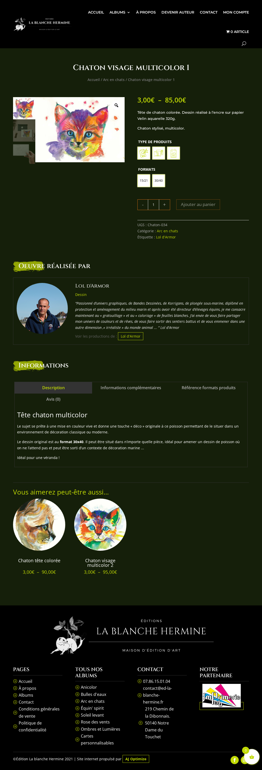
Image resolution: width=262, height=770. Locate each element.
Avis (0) (53, 399)
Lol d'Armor (166, 237)
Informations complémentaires (131, 387)
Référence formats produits (209, 387)
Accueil (96, 12)
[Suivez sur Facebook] (235, 760)
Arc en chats (114, 79)
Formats (146, 169)
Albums (117, 12)
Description (53, 387)
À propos (146, 12)
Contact (208, 12)
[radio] (143, 153)
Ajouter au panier (198, 204)
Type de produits (155, 141)
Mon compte (236, 12)
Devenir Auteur (177, 12)
